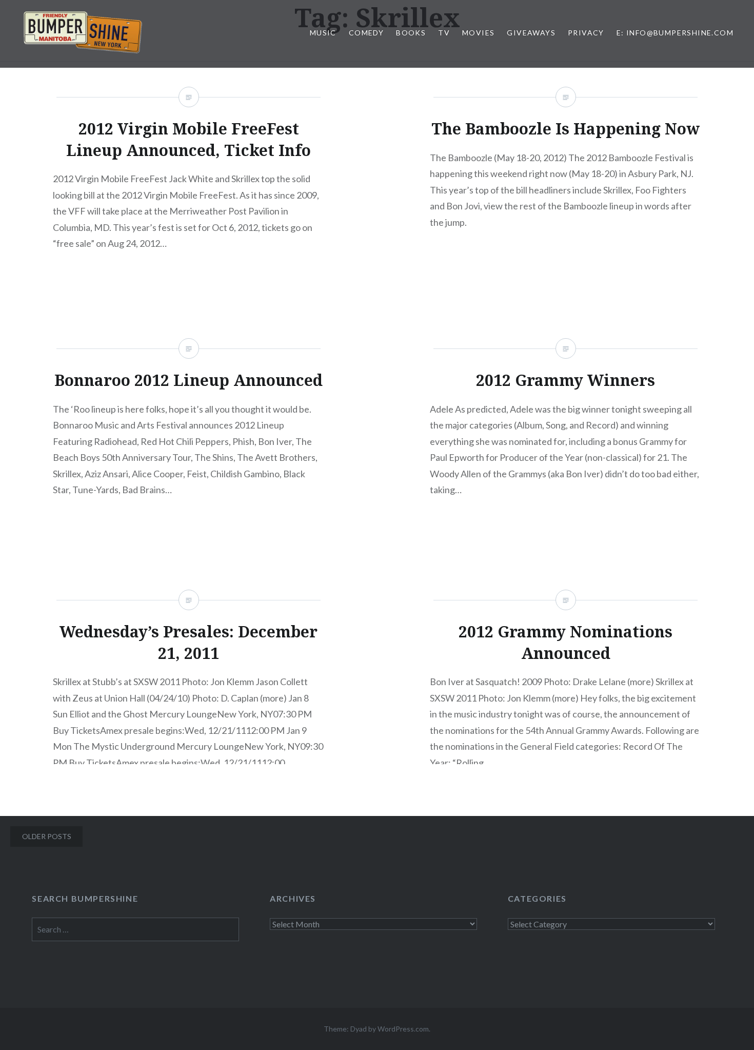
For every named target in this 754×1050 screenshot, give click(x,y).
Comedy (366, 32)
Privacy (586, 32)
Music (323, 32)
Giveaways (531, 32)
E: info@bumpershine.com (675, 32)
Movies (478, 32)
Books (411, 32)
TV (444, 32)
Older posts (46, 836)
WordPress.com (403, 1028)
